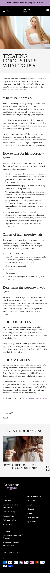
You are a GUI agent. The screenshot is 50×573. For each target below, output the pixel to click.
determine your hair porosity (34, 398)
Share (5, 418)
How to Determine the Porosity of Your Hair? (20, 466)
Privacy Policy (9, 512)
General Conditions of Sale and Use (12, 506)
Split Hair (31, 522)
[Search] (8, 11)
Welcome (31, 501)
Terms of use (8, 524)
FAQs (29, 505)
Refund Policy (9, 516)
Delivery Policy (9, 520)
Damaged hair (33, 517)
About (29, 513)
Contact (30, 509)
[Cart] (46, 11)
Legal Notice (8, 501)
